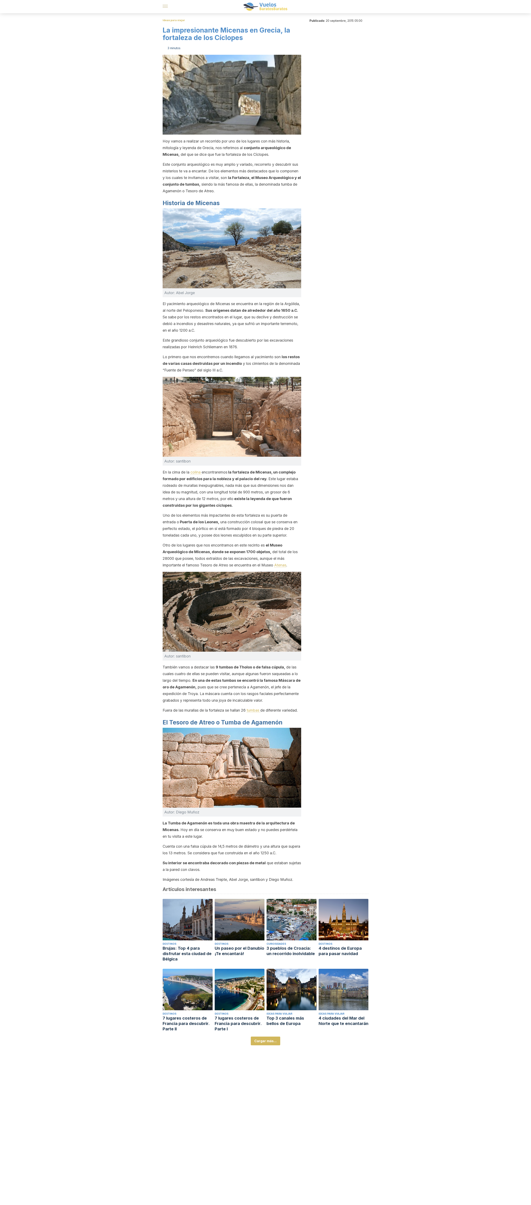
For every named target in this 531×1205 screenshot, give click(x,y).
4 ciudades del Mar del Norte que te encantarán (343, 1021)
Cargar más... (265, 1041)
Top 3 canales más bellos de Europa (285, 1021)
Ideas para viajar (174, 20)
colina (196, 472)
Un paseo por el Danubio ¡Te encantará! (239, 951)
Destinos (169, 943)
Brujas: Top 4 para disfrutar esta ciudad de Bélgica (187, 954)
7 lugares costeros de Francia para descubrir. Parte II (186, 1023)
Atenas (280, 565)
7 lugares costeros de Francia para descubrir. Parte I (238, 1023)
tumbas (253, 710)
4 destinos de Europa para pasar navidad (340, 951)
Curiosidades (276, 943)
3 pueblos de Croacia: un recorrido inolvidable (291, 951)
